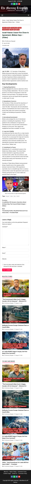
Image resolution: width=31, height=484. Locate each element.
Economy (6, 345)
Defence (4, 27)
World (18, 29)
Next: (15, 210)
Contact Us (14, 473)
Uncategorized (6, 29)
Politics (18, 293)
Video (11, 29)
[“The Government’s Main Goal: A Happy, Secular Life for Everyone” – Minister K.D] (15, 288)
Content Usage (7, 473)
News (14, 293)
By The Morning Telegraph (9, 41)
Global (8, 27)
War (14, 29)
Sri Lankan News (7, 295)
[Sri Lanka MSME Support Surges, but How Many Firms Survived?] (15, 340)
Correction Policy (22, 473)
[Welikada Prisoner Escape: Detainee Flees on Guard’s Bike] (15, 314)
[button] (2, 15)
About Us (6, 471)
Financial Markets (23, 345)
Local (11, 293)
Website (4, 259)
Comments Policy (22, 471)
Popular (19, 27)
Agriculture (6, 293)
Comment (5, 226)
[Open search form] (28, 15)
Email (4, 253)
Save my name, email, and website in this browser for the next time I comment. (14, 265)
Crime (5, 321)
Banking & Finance (7, 344)
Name (4, 247)
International (14, 27)
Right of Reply (13, 471)
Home (3, 20)
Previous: (14, 203)
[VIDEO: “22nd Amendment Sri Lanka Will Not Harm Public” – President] (15, 451)
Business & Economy (22, 344)
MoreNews (22, 480)
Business (15, 344)
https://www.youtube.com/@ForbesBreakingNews (15, 193)
